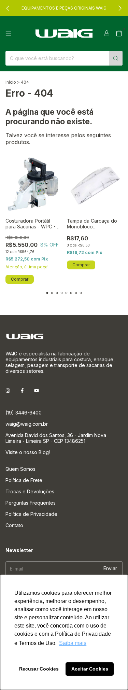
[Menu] (8, 33)
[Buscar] (116, 58)
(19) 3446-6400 (23, 413)
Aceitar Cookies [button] (89, 669)
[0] (119, 33)
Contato (14, 525)
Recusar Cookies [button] (39, 669)
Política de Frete (23, 480)
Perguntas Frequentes (30, 503)
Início (10, 82)
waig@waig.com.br (26, 424)
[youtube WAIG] (36, 390)
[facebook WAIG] (22, 390)
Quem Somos (20, 469)
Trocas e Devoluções (29, 491)
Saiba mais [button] (72, 643)
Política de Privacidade (31, 514)
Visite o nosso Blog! (27, 452)
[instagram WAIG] (7, 390)
